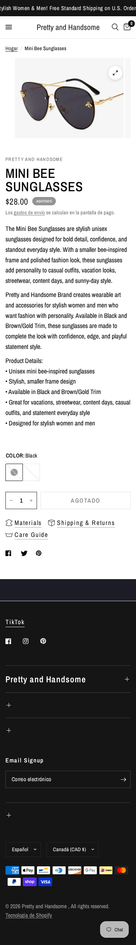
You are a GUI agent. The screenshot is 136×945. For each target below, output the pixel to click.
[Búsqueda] (115, 27)
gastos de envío (29, 212)
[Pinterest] (48, 641)
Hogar (11, 48)
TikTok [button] (15, 622)
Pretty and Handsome (68, 27)
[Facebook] (13, 641)
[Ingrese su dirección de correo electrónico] (123, 779)
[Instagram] (31, 641)
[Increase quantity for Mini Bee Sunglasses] (31, 500)
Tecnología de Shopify (28, 915)
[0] (126, 27)
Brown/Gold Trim (31, 472)
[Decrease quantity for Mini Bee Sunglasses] (11, 500)
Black (14, 472)
